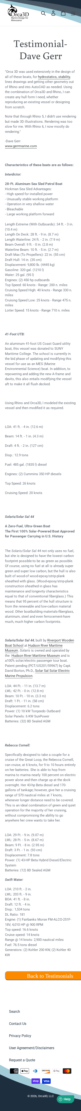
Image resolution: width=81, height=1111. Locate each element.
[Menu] (73, 13)
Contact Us (17, 1024)
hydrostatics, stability (54, 77)
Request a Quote (22, 1060)
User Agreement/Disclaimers (31, 1048)
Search (14, 1011)
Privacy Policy (20, 1036)
